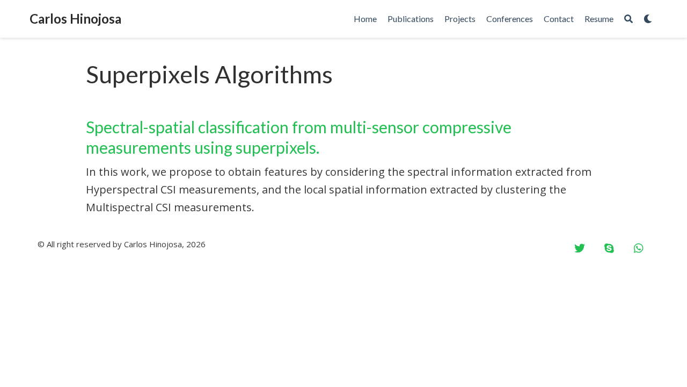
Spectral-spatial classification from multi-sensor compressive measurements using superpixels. (298, 137)
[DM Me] (579, 248)
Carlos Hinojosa (75, 18)
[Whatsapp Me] (638, 248)
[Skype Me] (609, 248)
